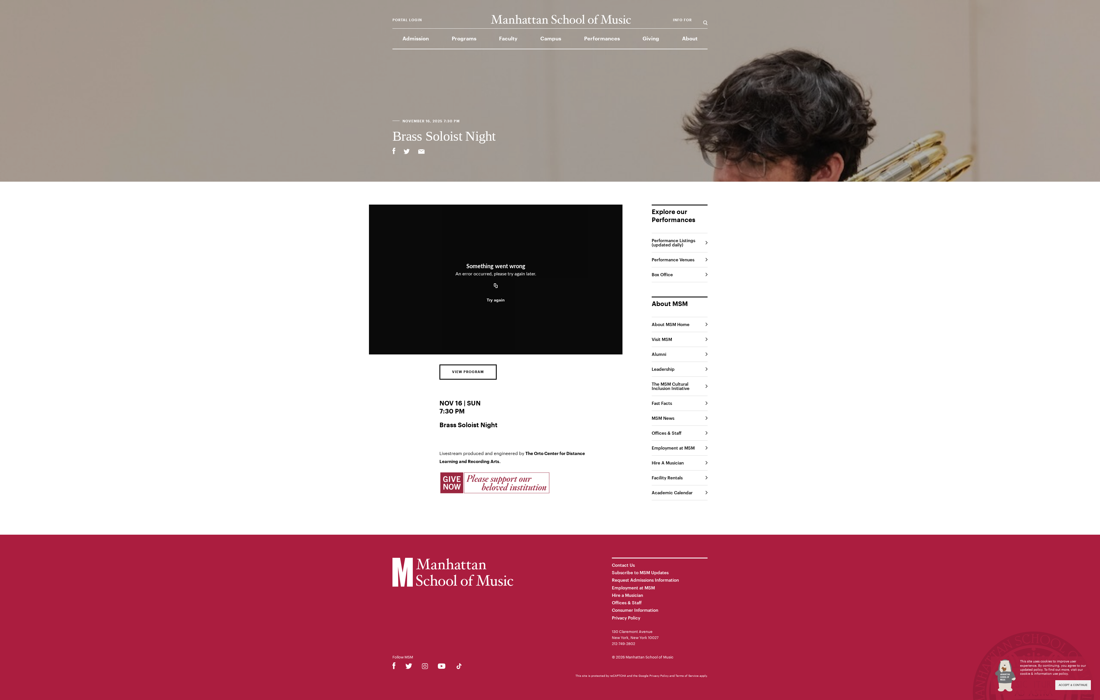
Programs (464, 38)
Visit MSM (662, 339)
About (690, 38)
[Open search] (705, 19)
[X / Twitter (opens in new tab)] (408, 667)
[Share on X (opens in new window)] (407, 152)
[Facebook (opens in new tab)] (394, 667)
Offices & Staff (666, 433)
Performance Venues (673, 259)
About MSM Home (671, 324)
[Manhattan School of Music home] (560, 19)
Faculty (508, 38)
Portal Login (407, 20)
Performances (602, 38)
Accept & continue (1073, 685)
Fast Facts (662, 403)
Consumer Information (635, 610)
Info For (682, 20)
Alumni (659, 354)
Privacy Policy (626, 617)
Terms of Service (687, 675)
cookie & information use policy (1044, 673)
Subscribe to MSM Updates (640, 572)
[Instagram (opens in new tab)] (425, 667)
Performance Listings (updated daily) (673, 242)
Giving (651, 38)
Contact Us (623, 565)
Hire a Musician (627, 595)
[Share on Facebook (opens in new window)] (393, 151)
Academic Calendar (672, 492)
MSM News (663, 418)
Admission (415, 38)
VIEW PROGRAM (468, 372)
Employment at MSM (673, 447)
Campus (550, 38)
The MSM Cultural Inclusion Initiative (671, 386)
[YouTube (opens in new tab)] (441, 667)
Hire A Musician (668, 462)
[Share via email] (421, 152)
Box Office (662, 274)
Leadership (663, 369)
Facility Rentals (667, 477)
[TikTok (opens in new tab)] (459, 667)
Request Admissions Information (645, 580)
